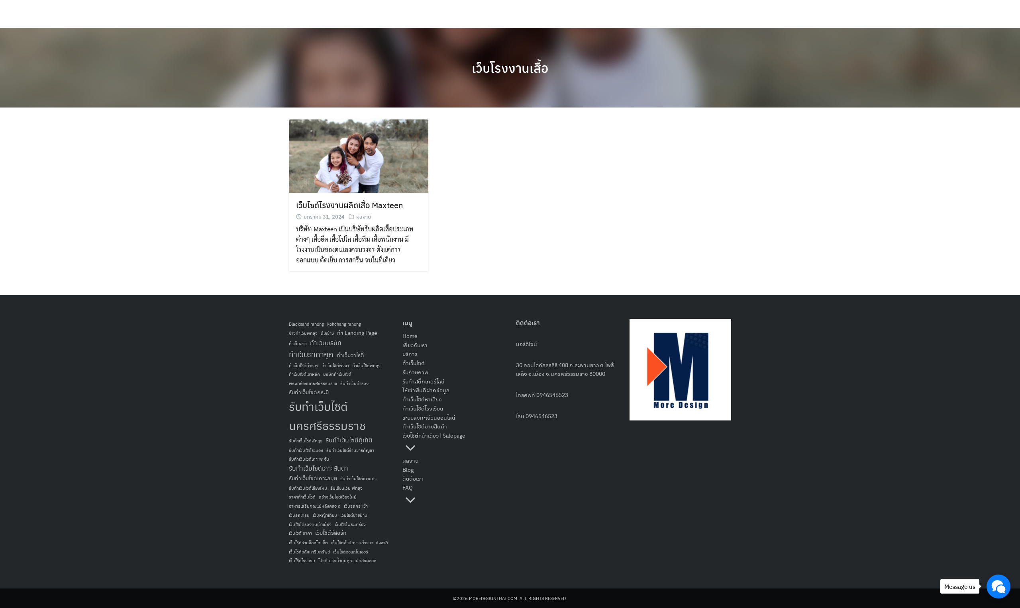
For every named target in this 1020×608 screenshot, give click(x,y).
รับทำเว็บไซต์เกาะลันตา (318, 468)
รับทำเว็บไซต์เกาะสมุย (313, 478)
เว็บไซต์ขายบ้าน (353, 515)
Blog (408, 469)
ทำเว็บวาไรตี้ (350, 355)
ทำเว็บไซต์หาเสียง (422, 399)
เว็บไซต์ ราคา (300, 533)
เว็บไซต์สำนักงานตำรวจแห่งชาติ (359, 542)
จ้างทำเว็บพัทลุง (303, 333)
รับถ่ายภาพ (415, 372)
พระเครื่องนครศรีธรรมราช (313, 383)
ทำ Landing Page (357, 332)
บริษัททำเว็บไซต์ (337, 374)
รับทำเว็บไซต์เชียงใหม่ (308, 488)
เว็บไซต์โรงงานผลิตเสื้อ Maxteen (349, 205)
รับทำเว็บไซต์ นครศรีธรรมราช (327, 415)
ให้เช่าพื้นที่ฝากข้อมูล (425, 390)
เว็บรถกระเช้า (356, 506)
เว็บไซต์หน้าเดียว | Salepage (433, 435)
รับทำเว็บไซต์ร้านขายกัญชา (350, 450)
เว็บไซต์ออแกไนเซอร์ (350, 552)
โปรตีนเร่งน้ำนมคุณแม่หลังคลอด (347, 560)
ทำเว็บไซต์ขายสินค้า (424, 426)
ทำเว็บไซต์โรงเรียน (422, 408)
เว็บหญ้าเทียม (325, 515)
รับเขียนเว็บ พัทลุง (346, 488)
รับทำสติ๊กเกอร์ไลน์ (423, 381)
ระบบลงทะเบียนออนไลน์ (428, 417)
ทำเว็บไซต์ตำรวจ (303, 365)
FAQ (407, 487)
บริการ (410, 354)
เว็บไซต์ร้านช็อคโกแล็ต (308, 542)
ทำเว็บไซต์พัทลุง (366, 365)
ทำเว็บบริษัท (325, 342)
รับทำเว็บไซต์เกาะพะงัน (309, 459)
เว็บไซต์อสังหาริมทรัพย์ (309, 552)
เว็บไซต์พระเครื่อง (350, 524)
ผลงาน (363, 216)
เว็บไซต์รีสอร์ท (331, 532)
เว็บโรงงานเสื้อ (510, 68)
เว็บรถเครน (299, 515)
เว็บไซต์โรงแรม (302, 560)
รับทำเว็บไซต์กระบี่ (309, 392)
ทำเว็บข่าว (298, 343)
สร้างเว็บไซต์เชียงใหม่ (338, 497)
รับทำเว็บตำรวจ (354, 383)
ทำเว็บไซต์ (413, 363)
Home (410, 336)
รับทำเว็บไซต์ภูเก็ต (349, 439)
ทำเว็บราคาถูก (311, 354)
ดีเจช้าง (327, 333)
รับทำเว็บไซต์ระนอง (306, 450)
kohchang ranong (344, 324)
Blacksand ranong (306, 324)
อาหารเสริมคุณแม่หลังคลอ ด (315, 506)
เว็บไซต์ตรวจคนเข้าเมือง (310, 524)
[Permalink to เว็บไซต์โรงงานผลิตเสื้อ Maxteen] (358, 155)
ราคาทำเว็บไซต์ (302, 497)
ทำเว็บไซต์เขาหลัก (304, 374)
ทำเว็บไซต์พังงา (335, 365)
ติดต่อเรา (412, 478)
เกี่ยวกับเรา (415, 345)
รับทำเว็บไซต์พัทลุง (305, 441)
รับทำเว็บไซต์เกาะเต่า (358, 478)
